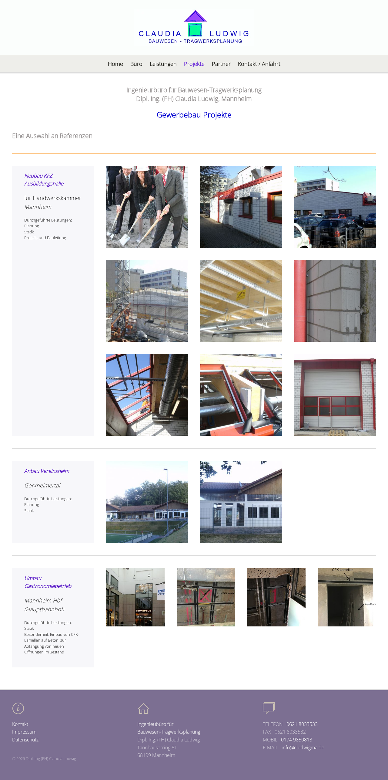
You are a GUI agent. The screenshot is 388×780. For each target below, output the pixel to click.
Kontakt (20, 724)
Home (115, 63)
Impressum (24, 731)
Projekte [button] (194, 63)
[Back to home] (194, 27)
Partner (221, 63)
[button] (147, 207)
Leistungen (163, 63)
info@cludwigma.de (303, 747)
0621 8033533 (302, 724)
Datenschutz (25, 739)
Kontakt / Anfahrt (259, 63)
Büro (136, 63)
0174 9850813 (296, 739)
